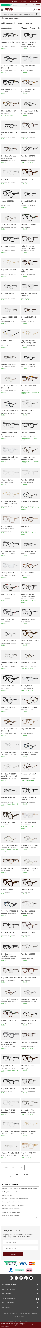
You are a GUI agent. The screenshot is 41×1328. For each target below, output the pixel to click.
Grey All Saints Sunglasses (10, 1215)
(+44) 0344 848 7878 (32, 5)
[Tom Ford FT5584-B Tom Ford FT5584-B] (30, 494)
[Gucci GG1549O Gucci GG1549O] (10, 883)
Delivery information (9, 1284)
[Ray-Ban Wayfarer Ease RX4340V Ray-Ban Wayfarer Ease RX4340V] (30, 35)
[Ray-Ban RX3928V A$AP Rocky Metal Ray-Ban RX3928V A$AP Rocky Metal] (30, 334)
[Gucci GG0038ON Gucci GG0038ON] (30, 218)
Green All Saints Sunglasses (11, 1212)
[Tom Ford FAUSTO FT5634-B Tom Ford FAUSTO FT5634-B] (10, 59)
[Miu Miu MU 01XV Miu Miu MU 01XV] (30, 82)
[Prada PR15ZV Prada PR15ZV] (30, 519)
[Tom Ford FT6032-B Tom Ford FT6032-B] (30, 838)
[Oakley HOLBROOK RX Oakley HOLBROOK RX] (10, 125)
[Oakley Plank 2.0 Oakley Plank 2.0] (10, 790)
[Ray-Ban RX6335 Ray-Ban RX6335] (30, 947)
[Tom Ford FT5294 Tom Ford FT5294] (10, 218)
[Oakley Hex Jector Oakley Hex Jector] (10, 357)
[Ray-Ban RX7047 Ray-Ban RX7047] (30, 149)
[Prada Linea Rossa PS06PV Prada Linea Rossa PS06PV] (30, 286)
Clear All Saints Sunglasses (10, 1209)
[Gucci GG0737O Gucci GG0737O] (30, 404)
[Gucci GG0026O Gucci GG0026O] (30, 612)
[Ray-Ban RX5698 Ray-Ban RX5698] (30, 125)
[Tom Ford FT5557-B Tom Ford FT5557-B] (30, 992)
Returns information (9, 1289)
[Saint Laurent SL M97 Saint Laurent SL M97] (30, 634)
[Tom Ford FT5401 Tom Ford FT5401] (30, 1014)
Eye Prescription (7, 1195)
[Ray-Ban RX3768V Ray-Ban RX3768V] (10, 263)
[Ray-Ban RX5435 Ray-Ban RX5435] (10, 239)
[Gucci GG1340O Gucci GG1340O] (30, 172)
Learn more (5, 1326)
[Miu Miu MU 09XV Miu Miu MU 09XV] (10, 104)
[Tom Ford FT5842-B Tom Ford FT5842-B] (30, 700)
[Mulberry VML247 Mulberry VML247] (30, 767)
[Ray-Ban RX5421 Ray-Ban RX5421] (30, 473)
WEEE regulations (8, 1302)
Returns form (6, 1293)
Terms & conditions (10, 1314)
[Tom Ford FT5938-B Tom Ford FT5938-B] (10, 992)
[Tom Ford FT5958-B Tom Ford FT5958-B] (10, 904)
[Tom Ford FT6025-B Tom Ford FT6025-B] (10, 404)
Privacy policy (24, 1314)
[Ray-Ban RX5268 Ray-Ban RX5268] (30, 357)
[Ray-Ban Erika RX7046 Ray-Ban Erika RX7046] (30, 263)
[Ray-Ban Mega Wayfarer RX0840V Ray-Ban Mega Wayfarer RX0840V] (10, 947)
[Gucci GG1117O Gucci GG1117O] (10, 612)
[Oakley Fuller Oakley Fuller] (30, 679)
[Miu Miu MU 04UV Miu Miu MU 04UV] (10, 82)
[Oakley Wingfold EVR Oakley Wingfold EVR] (10, 1146)
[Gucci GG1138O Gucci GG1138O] (10, 679)
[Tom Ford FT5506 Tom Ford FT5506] (10, 634)
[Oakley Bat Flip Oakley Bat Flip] (30, 1103)
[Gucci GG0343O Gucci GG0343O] (10, 587)
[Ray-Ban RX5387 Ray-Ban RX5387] (30, 59)
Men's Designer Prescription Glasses (25, 1188)
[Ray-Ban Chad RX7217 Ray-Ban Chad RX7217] (10, 1124)
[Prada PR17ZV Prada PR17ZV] (10, 861)
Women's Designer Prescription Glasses (15, 1198)
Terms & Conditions (8, 1298)
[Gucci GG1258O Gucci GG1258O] (30, 1059)
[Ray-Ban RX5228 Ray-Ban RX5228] (10, 1081)
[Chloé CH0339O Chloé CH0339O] (10, 815)
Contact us (5, 1307)
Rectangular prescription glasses (12, 1205)
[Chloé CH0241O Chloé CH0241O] (30, 883)
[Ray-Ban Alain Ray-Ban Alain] (10, 172)
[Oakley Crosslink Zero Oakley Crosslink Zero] (10, 35)
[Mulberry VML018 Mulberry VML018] (30, 450)
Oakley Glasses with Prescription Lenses (15, 1192)
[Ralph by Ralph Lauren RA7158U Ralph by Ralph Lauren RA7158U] (30, 239)
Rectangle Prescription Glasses (12, 1202)
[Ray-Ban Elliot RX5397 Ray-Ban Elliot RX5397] (10, 971)
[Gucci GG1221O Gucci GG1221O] (10, 334)
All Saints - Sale (7, 1188)
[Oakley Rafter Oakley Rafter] (10, 473)
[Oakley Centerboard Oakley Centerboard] (10, 450)
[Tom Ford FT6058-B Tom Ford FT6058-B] (30, 745)
